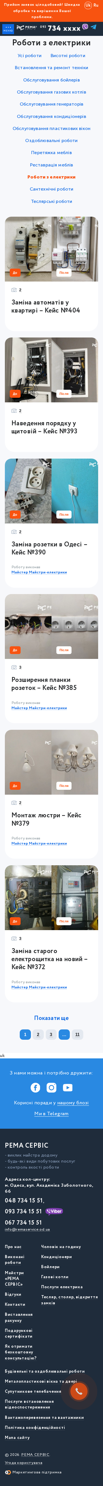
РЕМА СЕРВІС (35, 1454)
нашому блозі (73, 1103)
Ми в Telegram (51, 1114)
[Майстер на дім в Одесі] (27, 29)
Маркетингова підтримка (37, 1472)
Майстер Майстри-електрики (39, 572)
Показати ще (51, 1019)
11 (77, 1034)
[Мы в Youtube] (68, 1088)
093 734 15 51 (23, 1211)
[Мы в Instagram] (51, 1088)
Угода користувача (24, 1462)
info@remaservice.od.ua (27, 1229)
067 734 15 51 (23, 1223)
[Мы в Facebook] (35, 1088)
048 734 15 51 (24, 1200)
